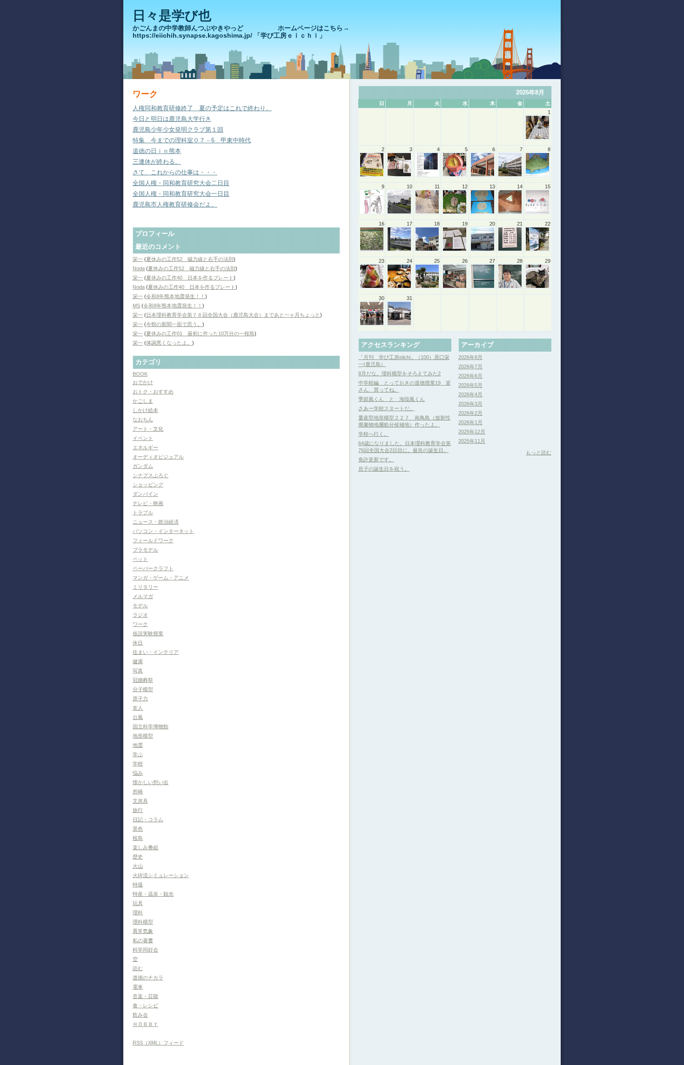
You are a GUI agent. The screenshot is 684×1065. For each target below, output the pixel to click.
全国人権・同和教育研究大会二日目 (181, 183)
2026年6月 (470, 376)
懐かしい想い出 (150, 782)
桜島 (138, 838)
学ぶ (138, 754)
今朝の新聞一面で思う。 (174, 324)
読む (138, 968)
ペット (140, 559)
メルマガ (143, 596)
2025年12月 (471, 431)
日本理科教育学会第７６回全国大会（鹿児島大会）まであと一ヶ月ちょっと (233, 315)
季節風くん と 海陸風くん (391, 399)
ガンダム (143, 466)
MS (136, 305)
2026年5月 (470, 385)
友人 (138, 708)
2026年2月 (470, 413)
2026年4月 (470, 394)
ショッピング (148, 484)
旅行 (138, 810)
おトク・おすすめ (153, 391)
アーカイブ (477, 344)
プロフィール (154, 233)
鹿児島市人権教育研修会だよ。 (175, 204)
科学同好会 (145, 949)
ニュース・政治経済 (156, 522)
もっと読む (538, 452)
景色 (138, 829)
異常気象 (143, 931)
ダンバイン (145, 494)
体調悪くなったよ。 (169, 343)
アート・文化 (148, 429)
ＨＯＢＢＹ (145, 1024)
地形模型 (143, 736)
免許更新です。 (376, 459)
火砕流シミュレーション (161, 875)
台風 (138, 717)
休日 (138, 643)
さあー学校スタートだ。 (386, 408)
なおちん (143, 419)
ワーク (140, 624)
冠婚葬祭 (143, 680)
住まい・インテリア (156, 652)
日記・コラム (148, 819)
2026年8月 (470, 357)
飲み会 (140, 1015)
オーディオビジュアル (158, 456)
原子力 (140, 698)
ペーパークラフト (153, 568)
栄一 (138, 259)
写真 (138, 670)
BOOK (140, 374)
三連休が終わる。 (157, 161)
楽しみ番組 (145, 847)
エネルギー (145, 447)
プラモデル (145, 549)
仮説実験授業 (148, 633)
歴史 (138, 856)
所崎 (138, 791)
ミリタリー (145, 587)
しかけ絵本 (145, 410)
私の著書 (143, 940)
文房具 (140, 801)
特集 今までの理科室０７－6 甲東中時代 (192, 140)
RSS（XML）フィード (158, 1042)
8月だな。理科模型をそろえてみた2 (399, 373)
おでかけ (143, 382)
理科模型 (143, 922)
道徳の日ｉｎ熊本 (157, 150)
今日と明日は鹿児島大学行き (172, 118)
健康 (138, 661)
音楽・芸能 (145, 996)
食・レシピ (145, 1005)
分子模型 (143, 689)
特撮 (138, 884)
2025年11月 (471, 441)
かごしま (143, 401)
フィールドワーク (153, 540)
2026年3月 (470, 403)
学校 (138, 763)
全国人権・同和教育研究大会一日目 (181, 193)
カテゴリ (148, 362)
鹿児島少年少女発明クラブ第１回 (178, 129)
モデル (140, 605)
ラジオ (140, 615)
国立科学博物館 (150, 726)
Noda (139, 268)
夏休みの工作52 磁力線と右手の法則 (190, 259)
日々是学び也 (172, 15)
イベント (143, 438)
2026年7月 (470, 366)
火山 (138, 866)
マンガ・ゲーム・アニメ (161, 577)
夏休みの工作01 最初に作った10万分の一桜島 (200, 333)
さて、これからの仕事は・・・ (175, 172)
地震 (138, 745)
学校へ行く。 (373, 434)
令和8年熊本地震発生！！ (175, 296)
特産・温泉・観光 (153, 894)
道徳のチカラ (148, 977)
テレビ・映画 (148, 503)
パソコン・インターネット (163, 531)
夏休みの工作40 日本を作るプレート (190, 277)
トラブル (143, 512)
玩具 (138, 903)
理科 (138, 912)
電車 (138, 987)
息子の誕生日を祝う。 (383, 469)
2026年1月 (470, 422)
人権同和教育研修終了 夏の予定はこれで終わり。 (202, 108)
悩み (138, 773)
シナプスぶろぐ (150, 475)
